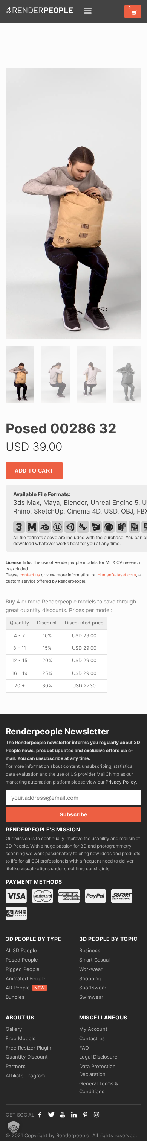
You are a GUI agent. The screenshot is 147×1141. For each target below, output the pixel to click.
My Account (93, 1029)
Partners (16, 1066)
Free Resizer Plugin (28, 1048)
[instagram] (96, 1114)
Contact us (92, 1038)
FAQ (84, 1048)
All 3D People (21, 950)
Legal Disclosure (98, 1057)
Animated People (26, 978)
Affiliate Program (25, 1076)
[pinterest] (85, 1114)
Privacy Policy (121, 782)
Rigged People (23, 969)
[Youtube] (62, 1114)
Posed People (22, 960)
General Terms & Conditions (98, 1087)
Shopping (90, 978)
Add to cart (34, 471)
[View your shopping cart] (132, 11)
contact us (30, 574)
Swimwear (91, 997)
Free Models (20, 1038)
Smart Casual (94, 960)
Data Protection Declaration (97, 1070)
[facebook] (40, 1114)
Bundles (15, 997)
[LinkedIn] (74, 1114)
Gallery (14, 1029)
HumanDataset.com (117, 574)
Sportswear (92, 988)
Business (89, 950)
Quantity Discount (27, 1057)
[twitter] (51, 1114)
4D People (25, 988)
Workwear (91, 969)
